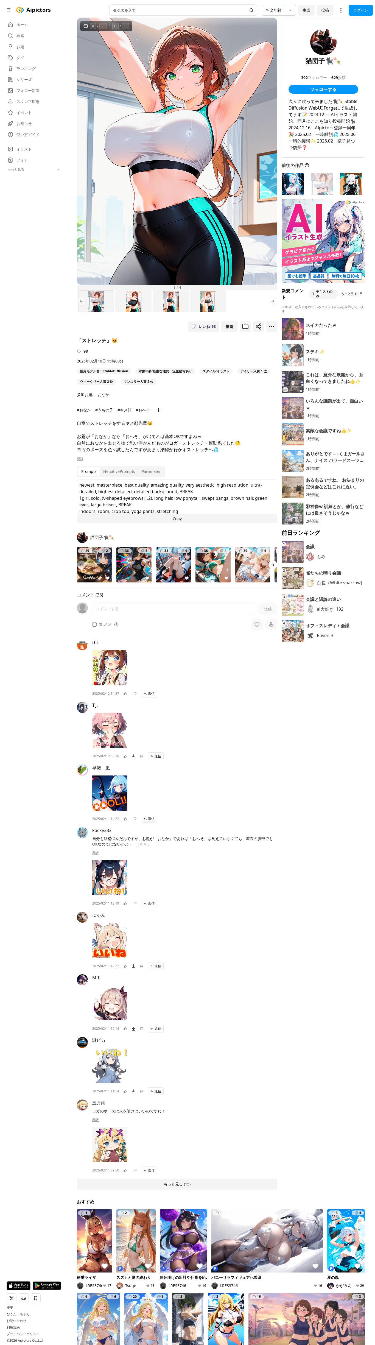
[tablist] (121, 471)
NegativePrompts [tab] (119, 471)
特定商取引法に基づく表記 (188, 1308)
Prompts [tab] (89, 471)
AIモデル (134, 1277)
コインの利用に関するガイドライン (246, 1308)
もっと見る (349, 293)
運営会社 (131, 1315)
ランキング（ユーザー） (243, 1264)
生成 (306, 10)
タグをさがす (188, 1261)
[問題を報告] (135, 693)
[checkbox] (94, 624)
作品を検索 (186, 1254)
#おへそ (143, 409)
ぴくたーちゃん (18, 1314)
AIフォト (134, 1261)
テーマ (132, 1269)
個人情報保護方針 (145, 1308)
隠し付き (105, 624)
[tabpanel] (177, 501)
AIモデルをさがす (192, 1269)
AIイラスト (136, 1254)
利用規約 (13, 1327)
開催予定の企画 (289, 1269)
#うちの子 (104, 409)
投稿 (325, 10)
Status (114, 1316)
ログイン (360, 10)
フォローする (323, 89)
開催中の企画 (288, 1261)
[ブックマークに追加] (245, 326)
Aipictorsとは (338, 1254)
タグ (131, 1284)
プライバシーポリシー (23, 1334)
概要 (10, 1307)
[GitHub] (106, 1312)
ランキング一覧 (239, 1274)
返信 (151, 693)
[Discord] (89, 1312)
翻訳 (80, 459)
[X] (80, 1312)
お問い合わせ (16, 1321)
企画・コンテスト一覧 (295, 1254)
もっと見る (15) (177, 1184)
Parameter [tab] (151, 471)
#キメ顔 (124, 409)
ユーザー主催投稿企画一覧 (295, 1279)
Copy (177, 518)
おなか (103, 394)
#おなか (84, 409)
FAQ (285, 1308)
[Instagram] (97, 1312)
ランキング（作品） (243, 1254)
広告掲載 (328, 1308)
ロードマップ (337, 1261)
